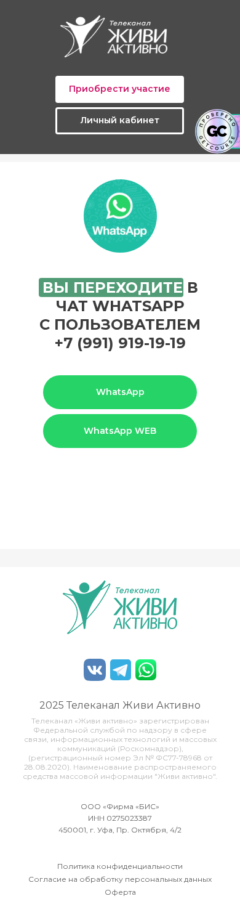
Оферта (120, 892)
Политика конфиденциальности (120, 866)
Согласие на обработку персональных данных (120, 879)
